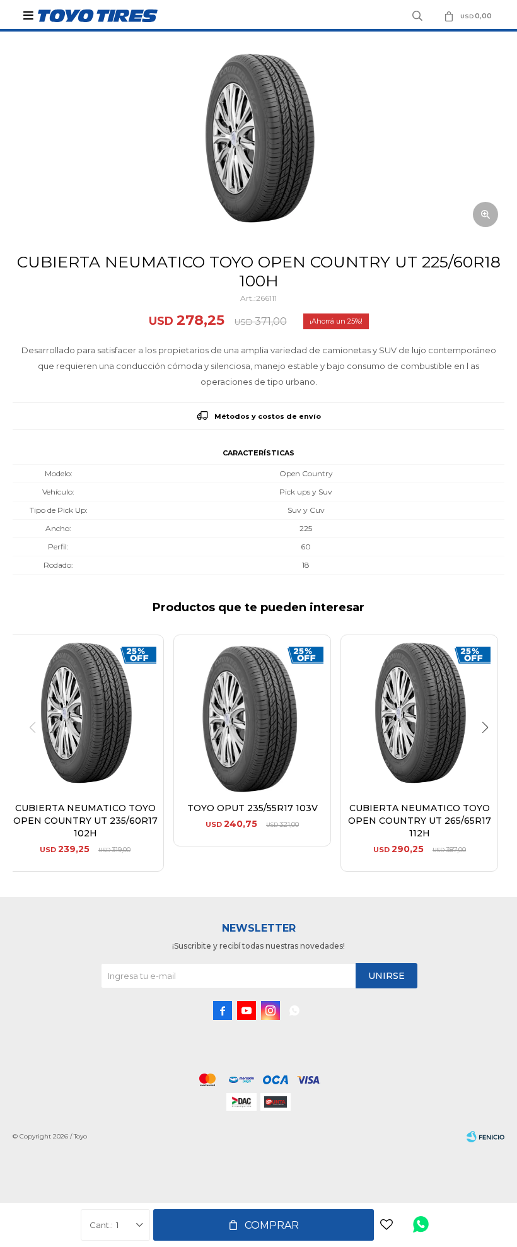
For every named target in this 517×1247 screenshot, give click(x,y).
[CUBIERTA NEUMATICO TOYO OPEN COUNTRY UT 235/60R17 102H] (85, 713)
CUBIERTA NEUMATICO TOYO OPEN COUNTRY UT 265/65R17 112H (419, 820)
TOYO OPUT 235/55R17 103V (252, 808)
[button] (489, 753)
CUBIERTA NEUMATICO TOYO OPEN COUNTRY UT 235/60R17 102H (85, 820)
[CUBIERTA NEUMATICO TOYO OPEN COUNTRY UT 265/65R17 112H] (419, 713)
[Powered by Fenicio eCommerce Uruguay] (485, 1136)
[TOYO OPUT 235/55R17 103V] (252, 713)
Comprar (272, 1225)
